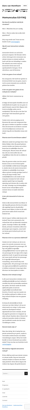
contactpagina (15, 42)
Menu (25, 5)
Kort (3, 381)
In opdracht (5, 389)
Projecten (5, 385)
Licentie (4, 396)
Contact (4, 400)
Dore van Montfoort (11, 6)
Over (3, 393)
